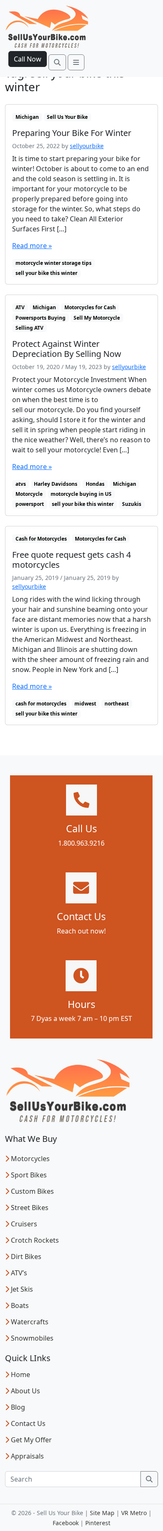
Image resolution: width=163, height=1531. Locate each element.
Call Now (27, 59)
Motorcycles (30, 1158)
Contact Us (28, 1423)
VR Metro (134, 1513)
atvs (20, 483)
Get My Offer (31, 1439)
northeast (116, 703)
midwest (85, 703)
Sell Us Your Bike (67, 117)
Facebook (66, 1523)
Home (20, 1374)
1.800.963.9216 (81, 843)
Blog (18, 1407)
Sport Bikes (29, 1175)
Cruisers (24, 1223)
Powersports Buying (40, 317)
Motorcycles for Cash (90, 307)
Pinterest (97, 1523)
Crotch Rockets (35, 1240)
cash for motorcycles (40, 703)
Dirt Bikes (26, 1256)
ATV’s (19, 1272)
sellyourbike (87, 146)
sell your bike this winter (46, 273)
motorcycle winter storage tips (53, 263)
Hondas (95, 483)
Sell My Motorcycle (97, 317)
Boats (20, 1305)
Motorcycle (29, 494)
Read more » (32, 245)
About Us (25, 1390)
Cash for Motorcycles (41, 538)
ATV (20, 307)
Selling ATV (29, 327)
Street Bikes (29, 1207)
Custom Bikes (32, 1191)
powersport (29, 504)
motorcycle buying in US (81, 494)
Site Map (102, 1513)
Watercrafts (29, 1321)
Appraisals (27, 1456)
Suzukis (131, 504)
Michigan (27, 117)
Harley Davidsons (55, 483)
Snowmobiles (32, 1338)
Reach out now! (81, 931)
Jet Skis (22, 1289)
